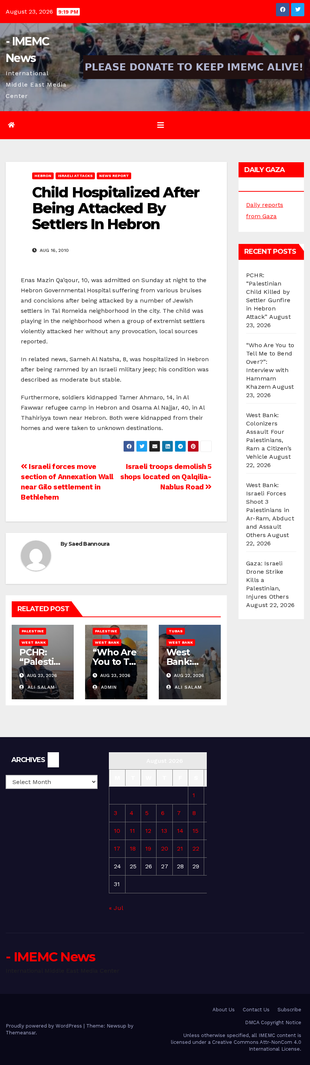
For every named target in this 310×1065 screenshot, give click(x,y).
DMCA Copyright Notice (273, 1022)
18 (133, 848)
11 (132, 830)
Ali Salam (40, 687)
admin (108, 687)
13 (164, 830)
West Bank (34, 642)
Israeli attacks (75, 176)
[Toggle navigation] (160, 125)
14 (180, 830)
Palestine (33, 631)
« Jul (116, 907)
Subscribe (289, 1009)
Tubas (176, 631)
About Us (223, 1009)
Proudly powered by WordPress (45, 1026)
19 (148, 848)
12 (148, 830)
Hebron (42, 176)
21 (180, 848)
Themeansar (21, 1033)
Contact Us (256, 1009)
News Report (114, 176)
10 (117, 830)
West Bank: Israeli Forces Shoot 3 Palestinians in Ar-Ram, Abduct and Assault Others (270, 510)
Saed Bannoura (88, 543)
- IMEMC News (50, 957)
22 (195, 848)
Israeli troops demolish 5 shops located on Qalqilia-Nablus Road (166, 476)
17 (117, 848)
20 (164, 848)
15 (195, 830)
